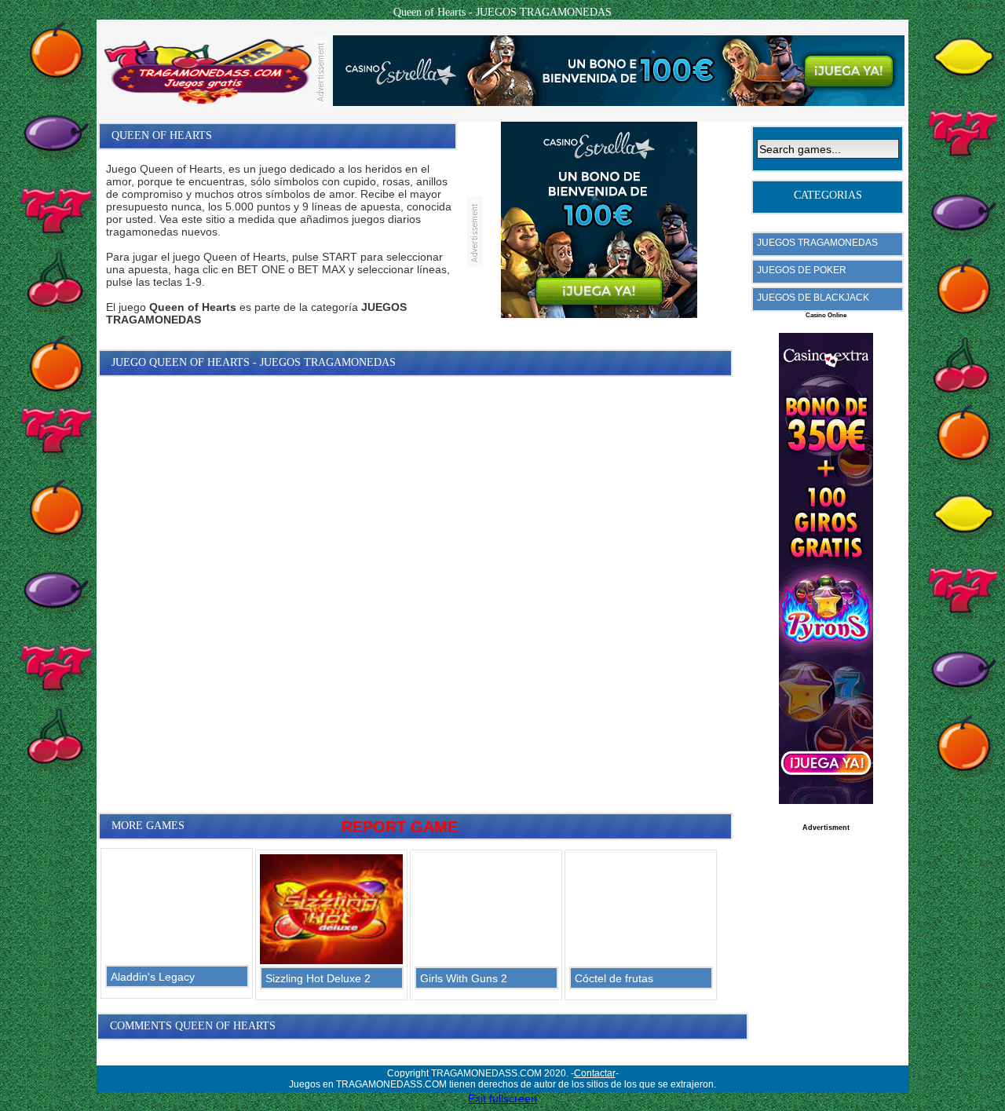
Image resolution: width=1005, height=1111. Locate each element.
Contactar (595, 1073)
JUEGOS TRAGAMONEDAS (817, 242)
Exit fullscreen (502, 1098)
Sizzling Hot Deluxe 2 (318, 978)
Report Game (400, 826)
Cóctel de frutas (614, 978)
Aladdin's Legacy (153, 976)
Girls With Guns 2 (463, 978)
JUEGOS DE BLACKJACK (813, 297)
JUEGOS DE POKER (801, 270)
